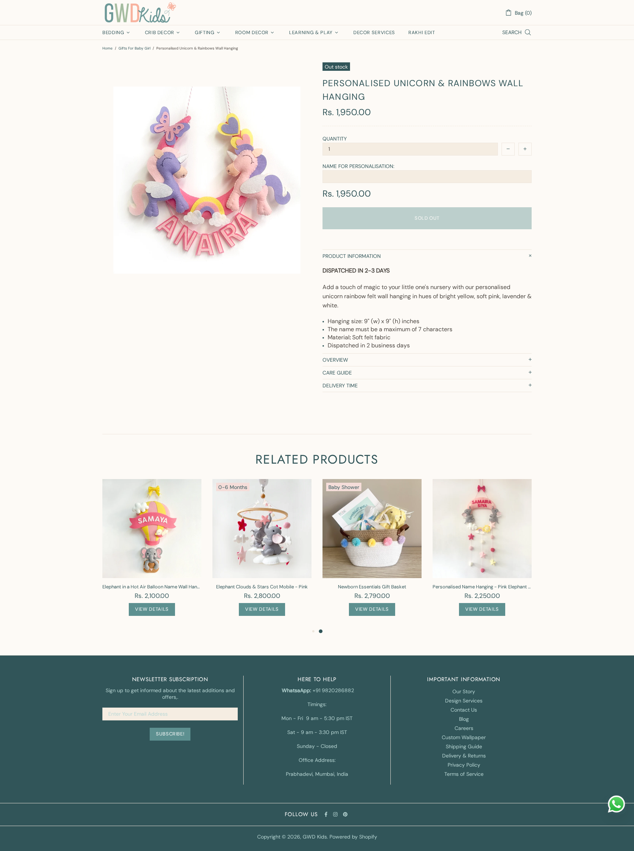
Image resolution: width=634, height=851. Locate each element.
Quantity (335, 138)
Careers (464, 728)
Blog (464, 719)
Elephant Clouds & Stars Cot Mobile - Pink (262, 587)
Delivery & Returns (464, 755)
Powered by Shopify (353, 836)
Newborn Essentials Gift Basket (372, 587)
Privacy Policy (464, 764)
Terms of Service (464, 774)
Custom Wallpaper (464, 737)
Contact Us (464, 709)
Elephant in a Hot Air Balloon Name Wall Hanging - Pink (151, 587)
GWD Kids (139, 12)
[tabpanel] (372, 553)
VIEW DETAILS (152, 609)
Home (107, 48)
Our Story (463, 691)
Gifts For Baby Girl (134, 48)
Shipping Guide (464, 746)
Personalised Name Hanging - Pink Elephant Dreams (482, 587)
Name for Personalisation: (358, 166)
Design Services (463, 700)
